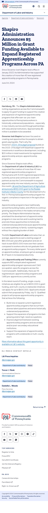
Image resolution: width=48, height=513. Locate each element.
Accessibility (6, 496)
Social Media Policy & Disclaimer (19, 498)
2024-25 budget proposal (24, 144)
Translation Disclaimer (34, 496)
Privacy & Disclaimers (18, 496)
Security (4, 498)
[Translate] (33, 6)
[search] (39, 6)
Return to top (38, 407)
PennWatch (6, 482)
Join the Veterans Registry (11, 464)
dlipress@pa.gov (8, 360)
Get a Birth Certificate (10, 460)
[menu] (43, 6)
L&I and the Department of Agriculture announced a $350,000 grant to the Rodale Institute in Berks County (23, 189)
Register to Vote (8, 452)
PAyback (5, 468)
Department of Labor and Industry (17, 13)
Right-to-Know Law (9, 486)
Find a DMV (6, 456)
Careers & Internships (10, 478)
